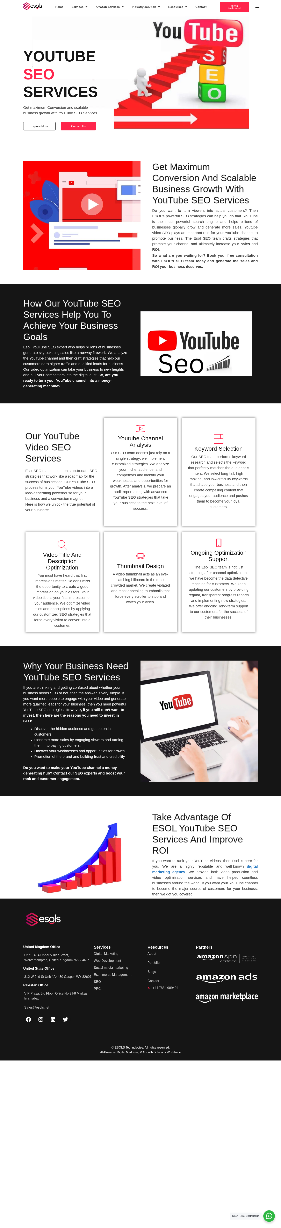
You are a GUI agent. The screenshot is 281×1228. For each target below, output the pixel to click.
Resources (175, 6)
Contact (201, 6)
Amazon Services (108, 6)
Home (59, 6)
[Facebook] (28, 1019)
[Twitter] (65, 1019)
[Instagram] (41, 1019)
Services (78, 6)
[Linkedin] (53, 1019)
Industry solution (144, 6)
